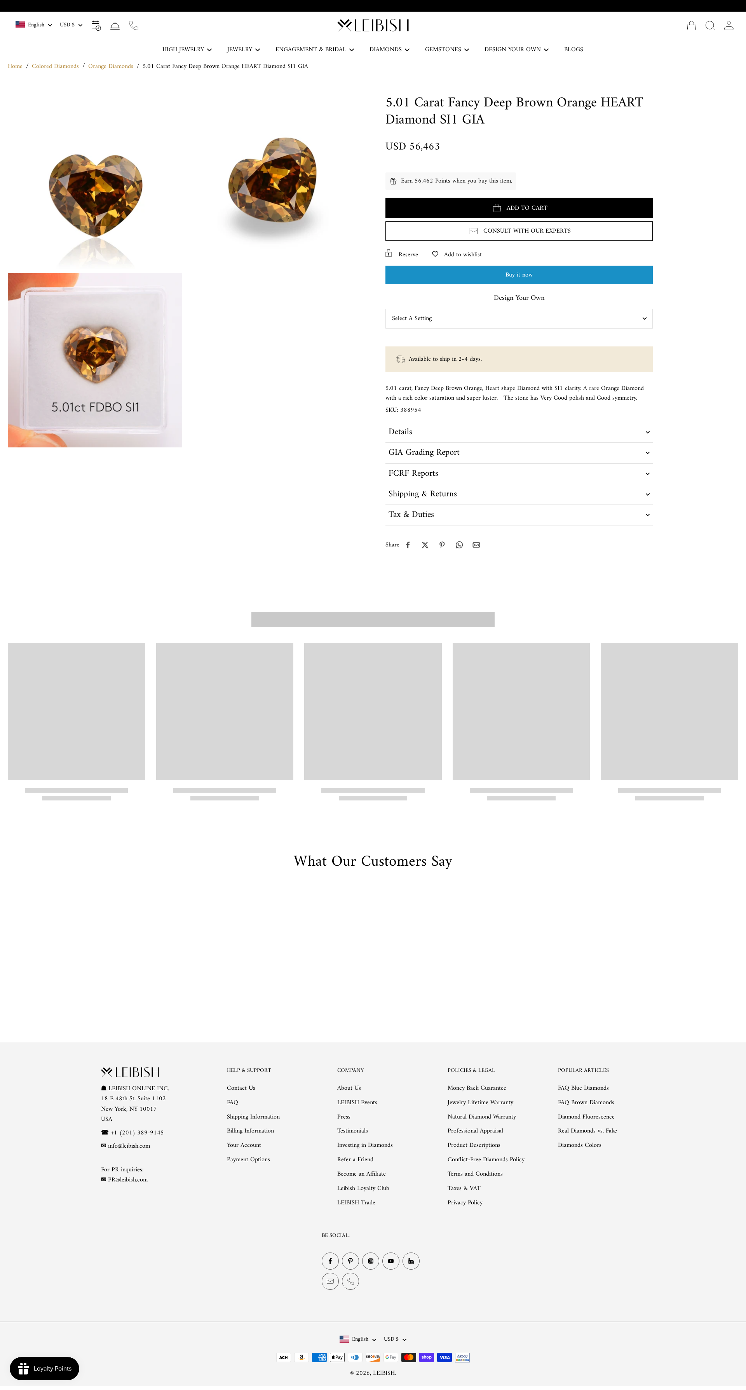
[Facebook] (330, 1261)
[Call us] (133, 25)
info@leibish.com (129, 1146)
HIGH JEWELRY (183, 49)
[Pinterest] (350, 1261)
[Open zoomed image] (95, 182)
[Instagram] (370, 1261)
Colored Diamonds (55, 66)
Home (15, 66)
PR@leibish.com (128, 1179)
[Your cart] (691, 25)
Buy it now (519, 275)
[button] (519, 208)
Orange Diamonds (110, 66)
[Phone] (350, 1281)
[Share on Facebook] (408, 544)
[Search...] (710, 25)
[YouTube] (390, 1261)
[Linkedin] (411, 1261)
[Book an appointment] (96, 25)
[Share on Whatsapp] (459, 544)
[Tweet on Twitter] (425, 544)
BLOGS (573, 49)
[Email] (330, 1281)
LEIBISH (384, 1373)
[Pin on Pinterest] (442, 544)
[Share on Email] (476, 544)
